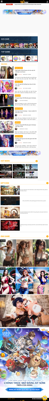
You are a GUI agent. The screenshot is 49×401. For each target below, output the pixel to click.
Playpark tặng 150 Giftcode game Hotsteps (25, 98)
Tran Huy (20, 74)
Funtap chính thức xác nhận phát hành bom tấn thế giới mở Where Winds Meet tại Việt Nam (7, 170)
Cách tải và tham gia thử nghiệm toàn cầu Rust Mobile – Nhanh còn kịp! (6, 177)
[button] (37, 47)
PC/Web (2, 165)
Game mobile (3, 172)
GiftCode (5, 183)
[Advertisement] (24, 24)
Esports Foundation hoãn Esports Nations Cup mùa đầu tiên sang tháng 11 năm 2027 (32, 177)
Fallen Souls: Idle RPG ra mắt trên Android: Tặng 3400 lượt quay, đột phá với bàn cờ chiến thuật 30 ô (20, 177)
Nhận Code (34, 190)
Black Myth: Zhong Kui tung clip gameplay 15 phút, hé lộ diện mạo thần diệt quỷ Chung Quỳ (20, 170)
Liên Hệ (9, 398)
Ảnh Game (5, 236)
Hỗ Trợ (13, 398)
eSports (28, 172)
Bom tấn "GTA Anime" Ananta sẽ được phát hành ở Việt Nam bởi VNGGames (32, 170)
